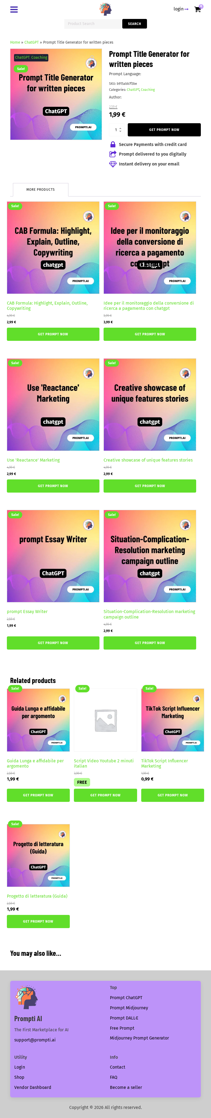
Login (19, 1067)
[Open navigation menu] (15, 10)
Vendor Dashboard (32, 1087)
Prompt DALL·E (124, 1018)
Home (15, 42)
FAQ (113, 1077)
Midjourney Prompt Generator (139, 1038)
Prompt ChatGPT (126, 997)
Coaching (39, 57)
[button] (93, 58)
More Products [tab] (40, 190)
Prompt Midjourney (129, 1007)
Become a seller (126, 1087)
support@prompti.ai (35, 1040)
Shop (19, 1077)
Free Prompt (122, 1028)
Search (134, 24)
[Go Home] (105, 9)
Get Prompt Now (164, 130)
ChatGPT (31, 42)
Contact (117, 1067)
